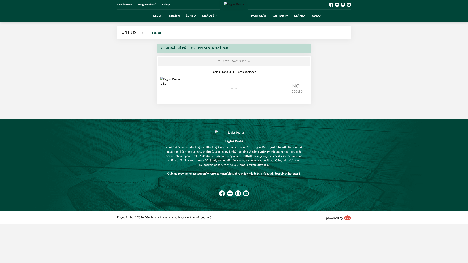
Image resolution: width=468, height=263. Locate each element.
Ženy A (191, 15)
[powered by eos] (338, 217)
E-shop (166, 4)
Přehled (155, 32)
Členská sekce (124, 4)
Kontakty (280, 15)
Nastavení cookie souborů (195, 217)
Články (300, 15)
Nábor (317, 15)
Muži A (174, 15)
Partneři (258, 15)
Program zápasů (147, 4)
